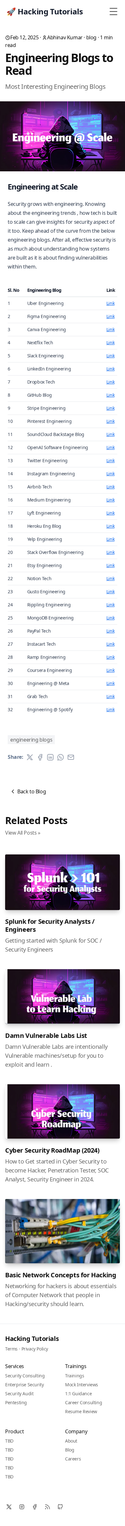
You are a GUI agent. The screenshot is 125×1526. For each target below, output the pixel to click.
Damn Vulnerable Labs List (46, 1035)
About (71, 1441)
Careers (73, 1459)
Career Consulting (83, 1402)
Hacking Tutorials (32, 1338)
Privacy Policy (34, 1349)
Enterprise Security (24, 1385)
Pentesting (16, 1402)
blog (91, 37)
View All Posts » (22, 832)
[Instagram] (21, 1506)
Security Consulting (25, 1376)
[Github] (60, 1506)
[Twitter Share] (30, 757)
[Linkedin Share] (50, 757)
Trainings (74, 1376)
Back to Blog (31, 791)
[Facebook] (34, 1506)
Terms (11, 1349)
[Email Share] (71, 757)
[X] (9, 1506)
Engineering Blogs (31, 739)
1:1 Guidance (78, 1393)
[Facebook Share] (40, 757)
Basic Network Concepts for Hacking (60, 1275)
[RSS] (47, 1506)
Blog (69, 1450)
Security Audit (19, 1393)
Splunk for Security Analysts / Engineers (50, 925)
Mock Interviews (81, 1385)
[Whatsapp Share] (60, 757)
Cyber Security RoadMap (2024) (52, 1150)
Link (110, 303)
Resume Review (81, 1411)
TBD (9, 1441)
